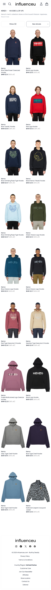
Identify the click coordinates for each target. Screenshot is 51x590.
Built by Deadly (34, 552)
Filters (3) (12, 24)
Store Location (25, 578)
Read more (5, 17)
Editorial (25, 585)
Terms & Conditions (25, 560)
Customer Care (25, 568)
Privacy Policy (25, 556)
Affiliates (26, 575)
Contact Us (25, 581)
